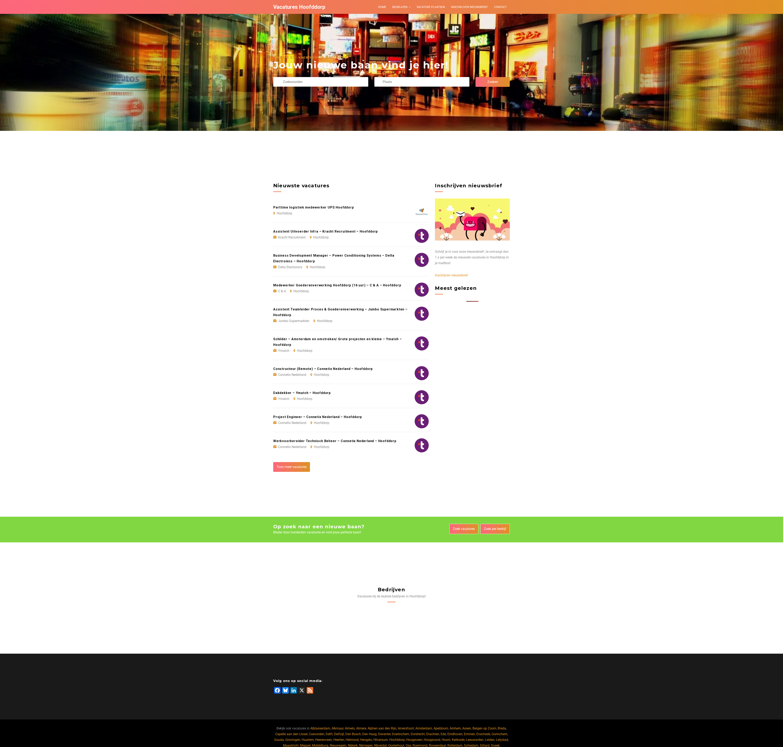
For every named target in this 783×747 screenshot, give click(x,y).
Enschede (483, 734)
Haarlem (308, 740)
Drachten (432, 734)
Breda (502, 728)
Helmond (352, 740)
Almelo (350, 728)
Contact (500, 7)
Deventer (384, 734)
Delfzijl (339, 734)
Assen (466, 728)
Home (382, 7)
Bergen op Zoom (484, 728)
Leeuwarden (474, 740)
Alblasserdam (320, 728)
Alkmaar (337, 728)
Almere (361, 728)
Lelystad (502, 740)
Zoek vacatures (464, 529)
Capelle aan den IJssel (291, 734)
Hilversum (380, 740)
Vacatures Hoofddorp (299, 7)
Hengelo (366, 740)
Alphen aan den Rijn (382, 728)
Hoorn (446, 740)
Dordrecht (418, 734)
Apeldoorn (441, 728)
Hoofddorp (397, 740)
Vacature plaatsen (431, 7)
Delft (329, 734)
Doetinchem (400, 734)
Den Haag (369, 734)
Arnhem (455, 728)
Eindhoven (454, 734)
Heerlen (338, 740)
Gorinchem (499, 734)
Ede (443, 734)
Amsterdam (423, 728)
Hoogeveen (414, 740)
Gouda (279, 740)
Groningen (292, 740)
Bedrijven (399, 7)
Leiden (489, 740)
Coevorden (316, 734)
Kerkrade (458, 740)
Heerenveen (323, 740)
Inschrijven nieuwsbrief (469, 7)
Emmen (469, 734)
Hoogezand (432, 740)
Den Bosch (353, 734)
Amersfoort (406, 728)
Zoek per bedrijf (495, 529)
